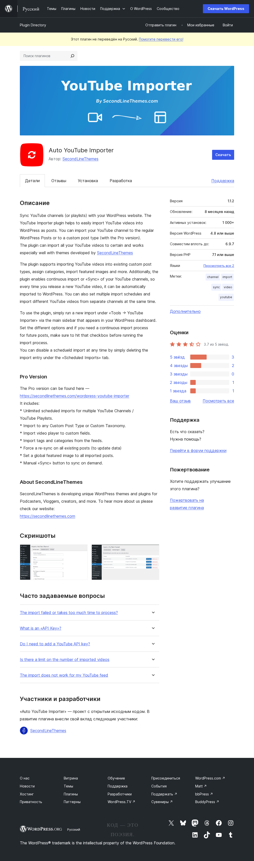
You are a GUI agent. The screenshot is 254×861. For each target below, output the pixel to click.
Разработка (121, 180)
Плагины (71, 794)
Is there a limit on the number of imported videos (64, 659)
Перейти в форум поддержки (198, 450)
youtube (226, 297)
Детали (32, 180)
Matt (201, 786)
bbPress (204, 794)
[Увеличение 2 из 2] (152, 551)
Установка (88, 180)
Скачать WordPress (226, 8)
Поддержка (222, 180)
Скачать (223, 155)
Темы (68, 786)
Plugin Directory (33, 25)
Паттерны (72, 802)
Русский (73, 829)
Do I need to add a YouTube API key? (55, 644)
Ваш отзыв (180, 400)
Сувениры (162, 802)
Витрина (71, 778)
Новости (27, 786)
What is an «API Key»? (40, 628)
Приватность (31, 802)
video (228, 287)
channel (213, 277)
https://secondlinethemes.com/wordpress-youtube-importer (74, 395)
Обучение (116, 778)
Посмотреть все (218, 400)
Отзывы (58, 180)
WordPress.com (210, 778)
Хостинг (27, 794)
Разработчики (120, 794)
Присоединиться (165, 778)
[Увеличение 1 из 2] (80, 551)
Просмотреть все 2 (218, 266)
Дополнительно (185, 311)
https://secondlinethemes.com (47, 516)
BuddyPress (207, 802)
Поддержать (164, 794)
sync (216, 287)
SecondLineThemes (80, 158)
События (159, 786)
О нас (25, 778)
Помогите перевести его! (161, 39)
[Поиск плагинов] (72, 56)
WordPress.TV (121, 802)
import (227, 277)
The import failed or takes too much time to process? (69, 612)
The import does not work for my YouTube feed (64, 675)
